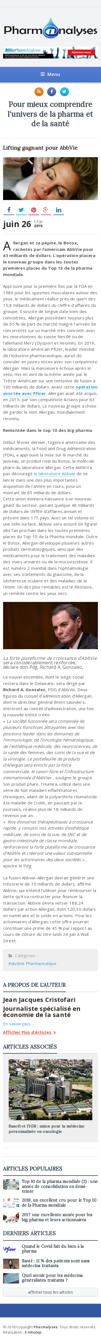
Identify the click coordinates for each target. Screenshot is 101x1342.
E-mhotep (33, 1332)
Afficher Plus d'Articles (27, 1032)
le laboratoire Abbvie (54, 473)
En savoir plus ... (19, 1023)
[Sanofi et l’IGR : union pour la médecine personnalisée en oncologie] (50, 1061)
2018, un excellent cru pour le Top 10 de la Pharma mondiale (59, 1202)
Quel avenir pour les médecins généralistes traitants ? (52, 1278)
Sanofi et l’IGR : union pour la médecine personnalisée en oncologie (46, 1129)
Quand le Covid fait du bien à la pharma (53, 1249)
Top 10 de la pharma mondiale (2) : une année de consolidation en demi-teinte (60, 1186)
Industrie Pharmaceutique (32, 963)
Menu (53, 74)
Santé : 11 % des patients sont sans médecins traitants (56, 1263)
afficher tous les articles (50, 1292)
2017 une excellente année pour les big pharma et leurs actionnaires (57, 1217)
